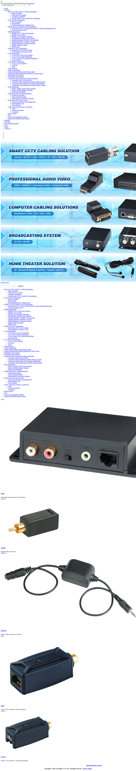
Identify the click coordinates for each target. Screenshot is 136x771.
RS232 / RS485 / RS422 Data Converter (24, 88)
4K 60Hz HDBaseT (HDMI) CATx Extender (25, 40)
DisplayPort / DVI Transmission (17, 48)
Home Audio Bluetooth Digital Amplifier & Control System (25, 73)
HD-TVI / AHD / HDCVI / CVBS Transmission (22, 11)
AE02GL (3, 630)
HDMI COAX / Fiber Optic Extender (23, 33)
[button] (3, 282)
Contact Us (7, 128)
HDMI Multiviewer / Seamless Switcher (23, 43)
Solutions (7, 120)
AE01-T (3, 757)
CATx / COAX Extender (19, 63)
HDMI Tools (15, 47)
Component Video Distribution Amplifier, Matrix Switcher (29, 85)
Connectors (15, 112)
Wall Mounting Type (18, 103)
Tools (13, 67)
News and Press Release (11, 123)
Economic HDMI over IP (19, 30)
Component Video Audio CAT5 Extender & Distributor (28, 83)
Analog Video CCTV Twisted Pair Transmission (26, 18)
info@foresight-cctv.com (94, 765)
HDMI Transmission (14, 31)
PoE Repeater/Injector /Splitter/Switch (23, 25)
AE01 (2, 706)
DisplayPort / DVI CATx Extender (22, 50)
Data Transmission (13, 87)
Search (21, 286)
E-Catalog (7, 122)
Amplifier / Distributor (18, 16)
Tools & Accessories (18, 110)
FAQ (5, 125)
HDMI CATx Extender (18, 35)
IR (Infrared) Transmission (16, 77)
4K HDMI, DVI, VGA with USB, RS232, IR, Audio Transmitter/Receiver (34, 28)
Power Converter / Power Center (17, 100)
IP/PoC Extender (17, 21)
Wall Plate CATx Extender (16, 75)
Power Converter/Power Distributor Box (24, 102)
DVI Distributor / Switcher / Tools (22, 52)
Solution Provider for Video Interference (20, 93)
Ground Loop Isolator (18, 95)
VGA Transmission (13, 53)
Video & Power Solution (19, 15)
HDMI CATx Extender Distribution (22, 36)
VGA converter (16, 60)
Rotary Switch (12, 113)
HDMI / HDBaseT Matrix (19, 45)
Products (7, 10)
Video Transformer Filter (19, 97)
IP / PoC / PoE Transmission (16, 20)
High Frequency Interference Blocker (23, 98)
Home (6, 8)
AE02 (2, 493)
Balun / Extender (17, 13)
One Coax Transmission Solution (17, 117)
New (9, 115)
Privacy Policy (87, 768)
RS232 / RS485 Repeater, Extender (22, 90)
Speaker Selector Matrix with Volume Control (21, 72)
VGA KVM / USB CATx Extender (22, 55)
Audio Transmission (14, 70)
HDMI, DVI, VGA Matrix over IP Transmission (22, 26)
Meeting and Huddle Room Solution (18, 118)
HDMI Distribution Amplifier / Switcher (23, 41)
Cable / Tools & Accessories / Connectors (20, 107)
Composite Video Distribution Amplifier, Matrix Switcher (28, 82)
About (6, 127)
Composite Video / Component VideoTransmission (23, 78)
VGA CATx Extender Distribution (22, 57)
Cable (13, 108)
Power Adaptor (16, 105)
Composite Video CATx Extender (22, 80)
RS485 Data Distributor (19, 92)
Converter (15, 65)
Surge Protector (12, 68)
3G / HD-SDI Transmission (16, 62)
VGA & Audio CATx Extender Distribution (24, 58)
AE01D (3, 548)
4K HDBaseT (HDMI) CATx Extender (23, 38)
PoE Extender (16, 23)
